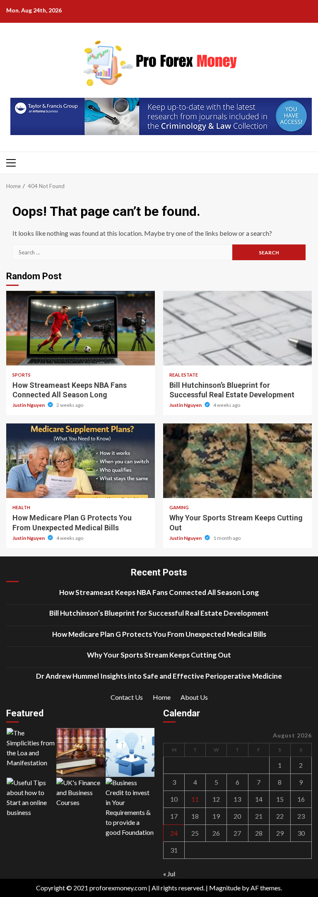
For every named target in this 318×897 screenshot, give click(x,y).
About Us (194, 697)
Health (21, 507)
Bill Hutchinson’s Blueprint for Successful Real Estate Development (237, 328)
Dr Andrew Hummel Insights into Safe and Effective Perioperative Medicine (159, 676)
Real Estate (183, 374)
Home (162, 697)
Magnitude (225, 888)
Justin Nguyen (29, 405)
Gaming (179, 507)
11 (195, 799)
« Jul (169, 874)
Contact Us (127, 697)
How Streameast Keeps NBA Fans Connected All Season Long (80, 328)
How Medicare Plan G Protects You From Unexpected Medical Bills (80, 460)
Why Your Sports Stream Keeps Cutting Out (237, 460)
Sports (21, 374)
